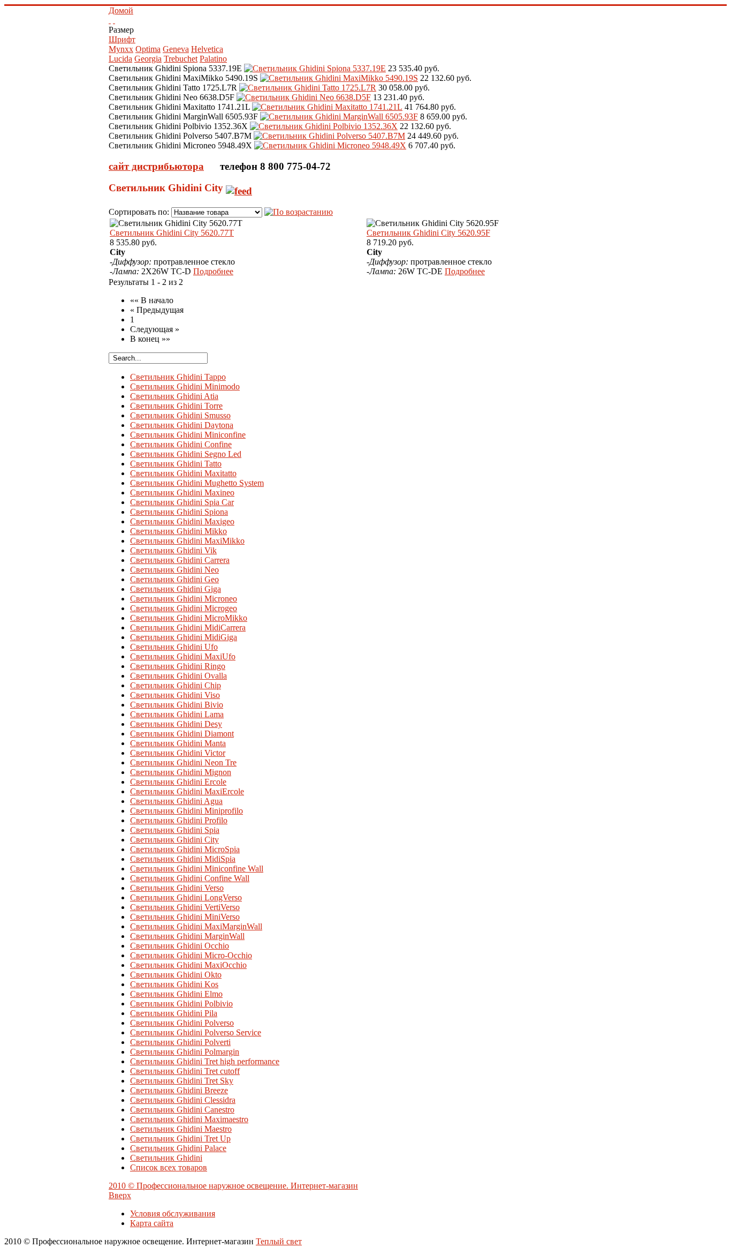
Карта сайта (151, 1223)
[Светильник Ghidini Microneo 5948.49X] (330, 145)
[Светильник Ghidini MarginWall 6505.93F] (339, 116)
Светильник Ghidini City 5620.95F (428, 232)
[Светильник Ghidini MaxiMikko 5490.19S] (339, 77)
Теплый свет (279, 1241)
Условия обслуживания (172, 1213)
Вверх (120, 1195)
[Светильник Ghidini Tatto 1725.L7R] (307, 87)
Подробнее (213, 271)
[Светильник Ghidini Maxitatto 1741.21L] (327, 106)
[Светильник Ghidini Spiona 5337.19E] (315, 68)
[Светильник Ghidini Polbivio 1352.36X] (324, 126)
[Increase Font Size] (110, 20)
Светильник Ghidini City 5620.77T (172, 232)
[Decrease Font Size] (114, 20)
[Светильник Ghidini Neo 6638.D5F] (304, 97)
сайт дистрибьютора (156, 166)
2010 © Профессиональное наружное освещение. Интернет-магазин (233, 1185)
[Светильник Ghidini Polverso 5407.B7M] (329, 135)
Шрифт (122, 39)
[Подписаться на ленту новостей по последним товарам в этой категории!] (239, 187)
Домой (121, 10)
